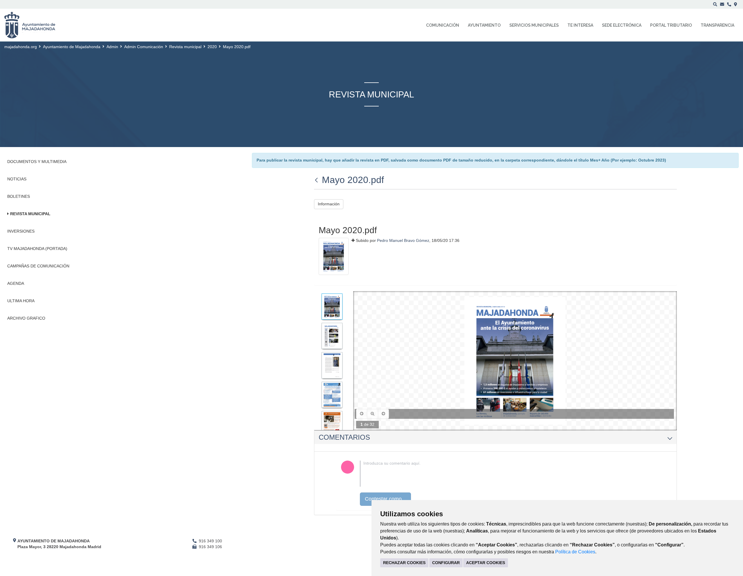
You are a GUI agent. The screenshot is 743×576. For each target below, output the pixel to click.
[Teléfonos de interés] (729, 4)
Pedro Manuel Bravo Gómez (403, 240)
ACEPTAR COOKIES (485, 562)
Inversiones (21, 231)
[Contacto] (722, 4)
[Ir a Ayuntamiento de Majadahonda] (33, 25)
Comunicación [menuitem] (442, 25)
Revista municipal (185, 46)
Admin (112, 46)
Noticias (16, 179)
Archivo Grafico (26, 318)
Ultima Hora (21, 300)
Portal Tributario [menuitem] (671, 25)
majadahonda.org (20, 46)
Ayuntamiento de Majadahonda (71, 46)
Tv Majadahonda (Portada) (37, 248)
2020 (212, 46)
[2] (332, 336)
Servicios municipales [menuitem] (534, 25)
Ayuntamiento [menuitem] (484, 25)
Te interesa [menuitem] (580, 25)
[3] (332, 365)
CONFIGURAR (446, 562)
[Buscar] (715, 4)
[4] (332, 395)
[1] (332, 306)
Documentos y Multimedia (36, 161)
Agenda (15, 283)
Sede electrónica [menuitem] (621, 25)
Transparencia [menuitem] (717, 25)
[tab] (495, 437)
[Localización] (735, 4)
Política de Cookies (575, 551)
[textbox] (505, 474)
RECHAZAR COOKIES (404, 562)
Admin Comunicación (143, 46)
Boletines (18, 196)
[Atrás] (317, 180)
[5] (332, 424)
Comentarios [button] (344, 437)
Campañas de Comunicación (38, 266)
